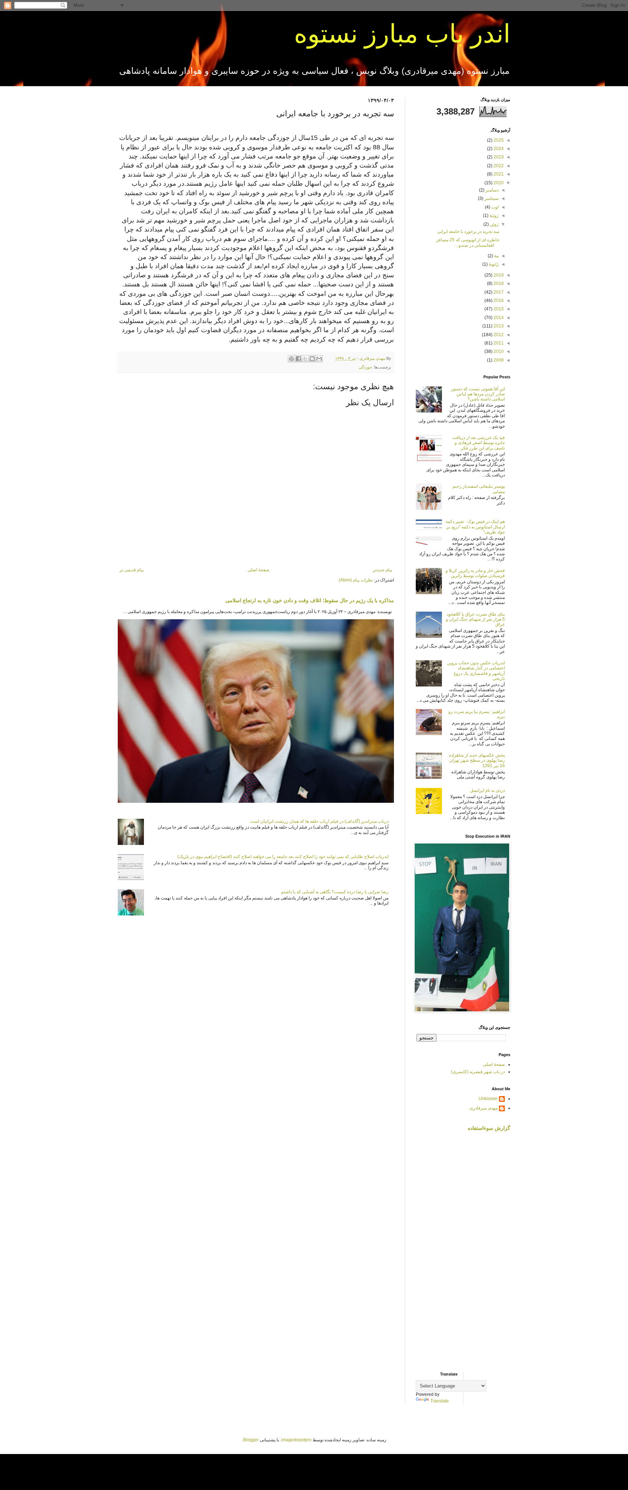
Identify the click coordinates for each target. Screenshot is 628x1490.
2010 (498, 351)
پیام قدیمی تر (132, 569)
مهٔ (496, 255)
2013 (498, 326)
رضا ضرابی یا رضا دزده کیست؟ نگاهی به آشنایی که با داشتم (335, 891)
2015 (498, 308)
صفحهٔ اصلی (258, 569)
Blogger (251, 1439)
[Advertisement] (463, 1252)
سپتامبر (491, 198)
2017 (498, 292)
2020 (498, 182)
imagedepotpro (296, 1439)
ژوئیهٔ (493, 215)
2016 (498, 300)
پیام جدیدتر (382, 569)
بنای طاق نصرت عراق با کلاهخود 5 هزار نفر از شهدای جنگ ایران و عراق (475, 619)
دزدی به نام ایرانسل (487, 790)
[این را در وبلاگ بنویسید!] (312, 358)
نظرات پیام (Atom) (356, 580)
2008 (498, 360)
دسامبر (491, 190)
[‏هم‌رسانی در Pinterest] (291, 358)
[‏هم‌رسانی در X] (305, 358)
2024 (498, 148)
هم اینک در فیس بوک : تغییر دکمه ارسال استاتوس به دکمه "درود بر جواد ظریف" (475, 527)
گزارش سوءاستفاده (489, 1128)
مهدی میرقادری (484, 1108)
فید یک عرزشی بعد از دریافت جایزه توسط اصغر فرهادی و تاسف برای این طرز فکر (478, 443)
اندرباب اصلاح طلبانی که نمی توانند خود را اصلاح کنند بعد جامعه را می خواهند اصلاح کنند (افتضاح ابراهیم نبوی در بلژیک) (283, 856)
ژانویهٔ (493, 264)
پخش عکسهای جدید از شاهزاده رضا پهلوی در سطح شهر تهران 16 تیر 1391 (477, 760)
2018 (498, 283)
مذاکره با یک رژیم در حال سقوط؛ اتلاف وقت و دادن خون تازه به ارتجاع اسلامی (309, 600)
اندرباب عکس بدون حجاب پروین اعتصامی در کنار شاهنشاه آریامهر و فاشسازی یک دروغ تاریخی (476, 670)
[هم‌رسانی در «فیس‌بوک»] (298, 358)
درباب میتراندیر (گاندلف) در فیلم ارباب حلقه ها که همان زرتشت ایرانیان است (319, 821)
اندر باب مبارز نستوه (402, 34)
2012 (498, 334)
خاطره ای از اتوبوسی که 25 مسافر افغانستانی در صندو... (467, 242)
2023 (498, 157)
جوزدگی (365, 367)
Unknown (488, 1098)
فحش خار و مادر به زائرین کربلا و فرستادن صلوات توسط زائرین (475, 573)
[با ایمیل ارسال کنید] (319, 358)
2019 (498, 275)
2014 (498, 317)
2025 (498, 140)
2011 (498, 343)
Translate (439, 1401)
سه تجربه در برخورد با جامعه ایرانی (468, 231)
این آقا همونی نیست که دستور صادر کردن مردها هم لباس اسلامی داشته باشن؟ (478, 394)
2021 (498, 174)
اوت (494, 207)
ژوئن (494, 224)
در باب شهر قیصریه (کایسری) (478, 1071)
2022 (498, 165)
